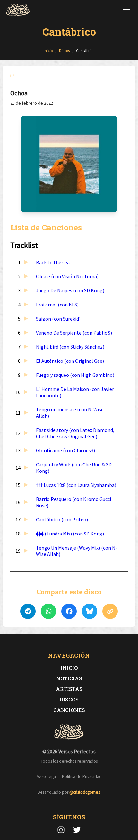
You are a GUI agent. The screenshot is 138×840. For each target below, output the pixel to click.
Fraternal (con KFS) (57, 304)
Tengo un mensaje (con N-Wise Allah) (70, 412)
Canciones (69, 710)
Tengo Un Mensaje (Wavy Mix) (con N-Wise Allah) (76, 550)
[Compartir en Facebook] (69, 611)
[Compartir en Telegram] (28, 611)
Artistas (69, 688)
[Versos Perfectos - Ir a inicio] (18, 10)
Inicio (69, 667)
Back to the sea (53, 262)
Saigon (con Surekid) (58, 318)
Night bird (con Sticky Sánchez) (70, 347)
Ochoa (19, 93)
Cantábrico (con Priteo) (62, 519)
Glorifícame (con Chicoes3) (65, 450)
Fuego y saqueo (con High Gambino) (75, 375)
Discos (69, 699)
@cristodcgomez (84, 792)
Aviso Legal (47, 776)
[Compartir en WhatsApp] (48, 611)
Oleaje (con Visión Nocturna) (67, 276)
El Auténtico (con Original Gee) (70, 361)
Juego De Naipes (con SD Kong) (70, 290)
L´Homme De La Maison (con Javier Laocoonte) (75, 392)
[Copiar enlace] (110, 611)
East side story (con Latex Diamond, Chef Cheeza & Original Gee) (75, 433)
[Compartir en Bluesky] (89, 611)
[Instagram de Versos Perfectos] (61, 830)
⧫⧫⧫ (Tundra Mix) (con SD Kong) (70, 533)
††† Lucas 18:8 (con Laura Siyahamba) (76, 485)
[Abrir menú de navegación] (126, 9)
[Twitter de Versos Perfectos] (77, 830)
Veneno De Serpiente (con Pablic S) (74, 332)
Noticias (69, 678)
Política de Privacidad (82, 776)
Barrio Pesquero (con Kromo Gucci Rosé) (73, 502)
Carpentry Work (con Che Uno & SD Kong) (74, 467)
